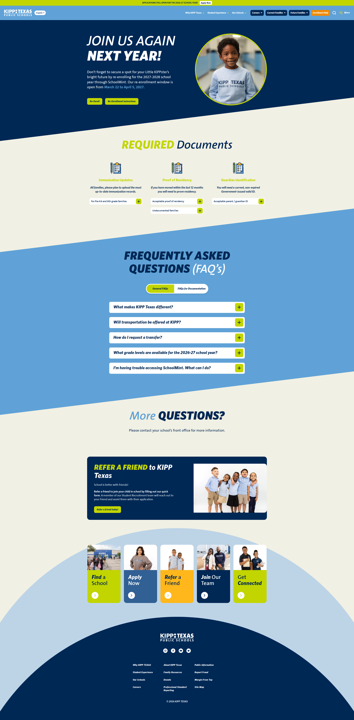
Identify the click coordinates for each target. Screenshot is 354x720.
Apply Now (206, 3)
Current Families (275, 13)
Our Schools (238, 13)
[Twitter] (188, 650)
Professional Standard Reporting (175, 689)
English (39, 13)
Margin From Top (203, 680)
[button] (344, 13)
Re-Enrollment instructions (122, 101)
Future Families (298, 13)
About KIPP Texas (173, 665)
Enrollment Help (320, 13)
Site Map (199, 687)
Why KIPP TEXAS (142, 665)
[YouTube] (181, 650)
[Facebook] (173, 650)
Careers (256, 13)
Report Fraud (201, 672)
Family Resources (173, 672)
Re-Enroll (95, 101)
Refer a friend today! (107, 509)
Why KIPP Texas (193, 13)
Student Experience (216, 13)
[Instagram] (165, 650)
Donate (167, 680)
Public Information (204, 665)
